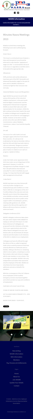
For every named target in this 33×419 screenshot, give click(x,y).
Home (16, 374)
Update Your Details (16, 383)
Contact (16, 386)
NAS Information (16, 357)
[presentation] (11, 334)
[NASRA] (16, 5)
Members (16, 360)
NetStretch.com (23, 411)
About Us (16, 377)
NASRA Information (16, 354)
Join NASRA (16, 380)
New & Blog (16, 351)
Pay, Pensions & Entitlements (16, 363)
